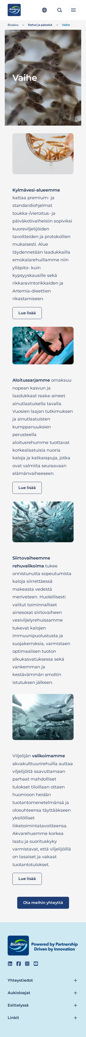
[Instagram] (27, 963)
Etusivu (13, 25)
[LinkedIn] (10, 963)
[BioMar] (14, 10)
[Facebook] (18, 963)
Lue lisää (27, 313)
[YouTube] (35, 963)
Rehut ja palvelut (40, 25)
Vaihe (66, 25)
